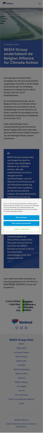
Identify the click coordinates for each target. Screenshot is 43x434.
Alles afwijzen (21, 217)
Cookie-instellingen (21, 229)
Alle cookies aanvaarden (21, 223)
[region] (21, 216)
